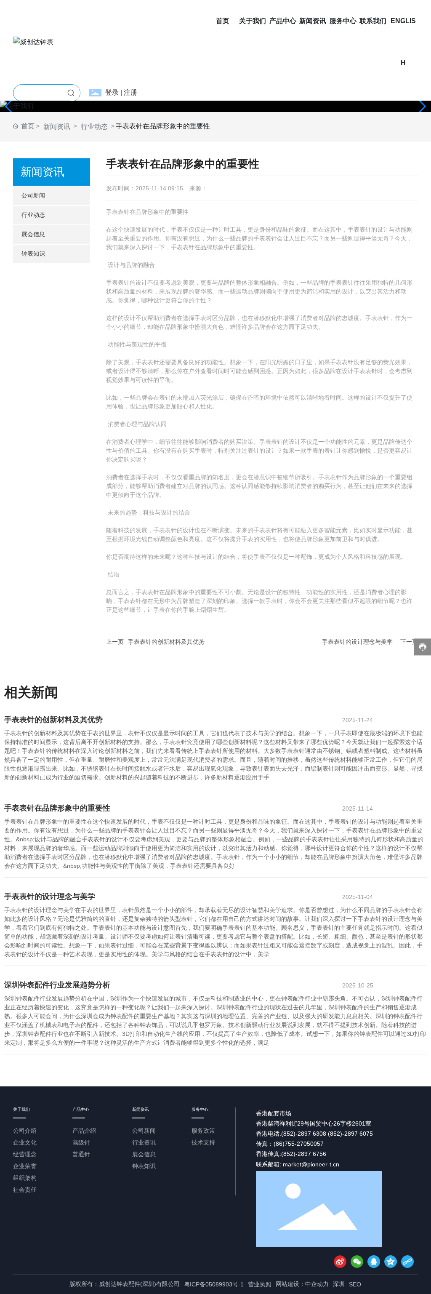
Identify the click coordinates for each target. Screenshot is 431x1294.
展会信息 (33, 234)
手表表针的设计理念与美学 (357, 641)
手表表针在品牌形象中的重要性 (57, 808)
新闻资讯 (56, 126)
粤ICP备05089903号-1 (214, 1284)
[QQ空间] (390, 1261)
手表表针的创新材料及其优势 (166, 641)
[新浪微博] (340, 1261)
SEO (355, 1284)
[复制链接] (407, 1261)
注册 (130, 92)
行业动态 (94, 126)
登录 (112, 92)
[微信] (357, 1261)
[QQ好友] (373, 1261)
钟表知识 (33, 253)
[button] (421, 106)
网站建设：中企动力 (302, 1284)
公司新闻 (33, 195)
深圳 (339, 1284)
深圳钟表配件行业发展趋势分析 (57, 985)
